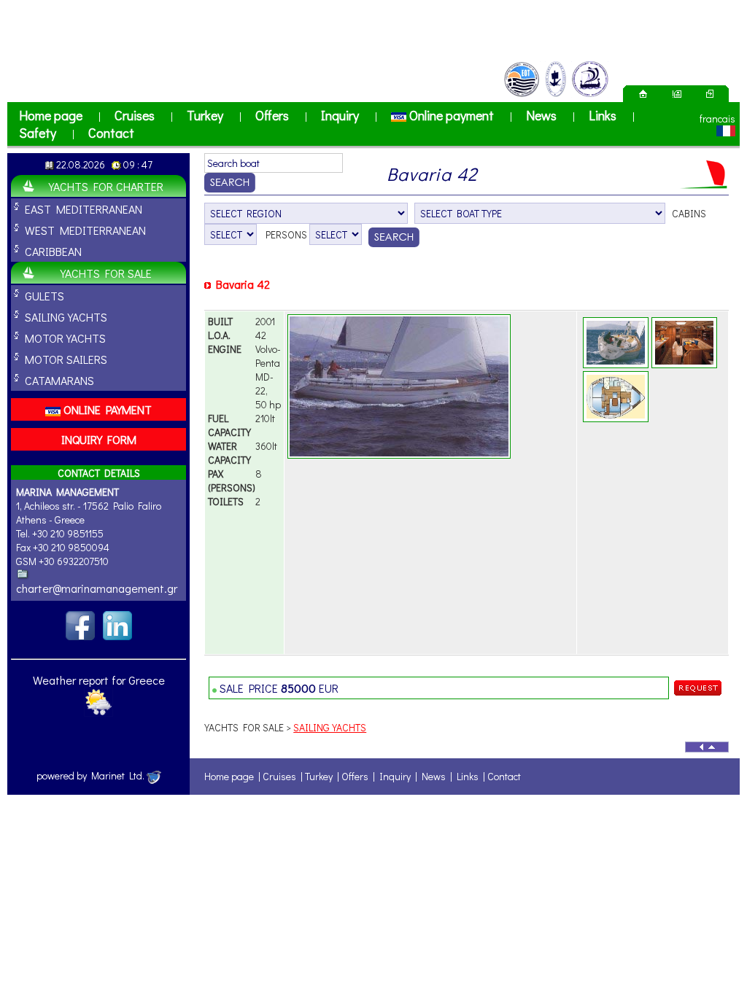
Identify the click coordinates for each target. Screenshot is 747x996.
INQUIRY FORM (98, 439)
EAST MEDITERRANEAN (83, 209)
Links (602, 115)
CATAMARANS (59, 380)
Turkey (205, 115)
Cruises (135, 115)
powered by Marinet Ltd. (91, 775)
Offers (272, 115)
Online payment (450, 115)
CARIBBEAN (53, 251)
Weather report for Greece (99, 680)
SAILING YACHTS (66, 316)
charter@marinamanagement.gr (96, 588)
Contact (111, 132)
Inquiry (340, 115)
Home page (50, 115)
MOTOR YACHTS (65, 338)
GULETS (44, 295)
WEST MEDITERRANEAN (85, 230)
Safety (37, 132)
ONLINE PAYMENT (106, 409)
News (541, 115)
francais (717, 118)
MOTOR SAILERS (66, 359)
